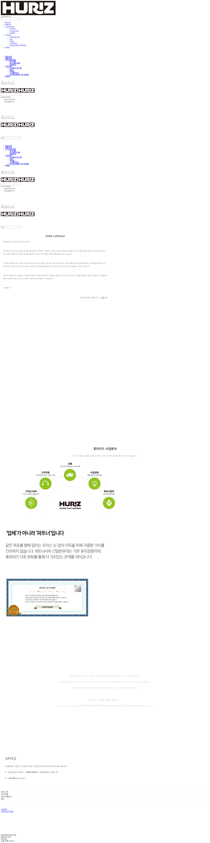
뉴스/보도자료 (9, 27)
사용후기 (12, 33)
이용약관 (4, 809)
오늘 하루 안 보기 (7, 841)
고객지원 (8, 35)
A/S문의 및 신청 (15, 37)
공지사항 (12, 29)
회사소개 (8, 22)
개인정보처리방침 (7, 811)
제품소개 (8, 24)
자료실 (12, 41)
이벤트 (7, 47)
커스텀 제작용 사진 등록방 (18, 45)
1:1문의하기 (13, 43)
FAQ (11, 39)
